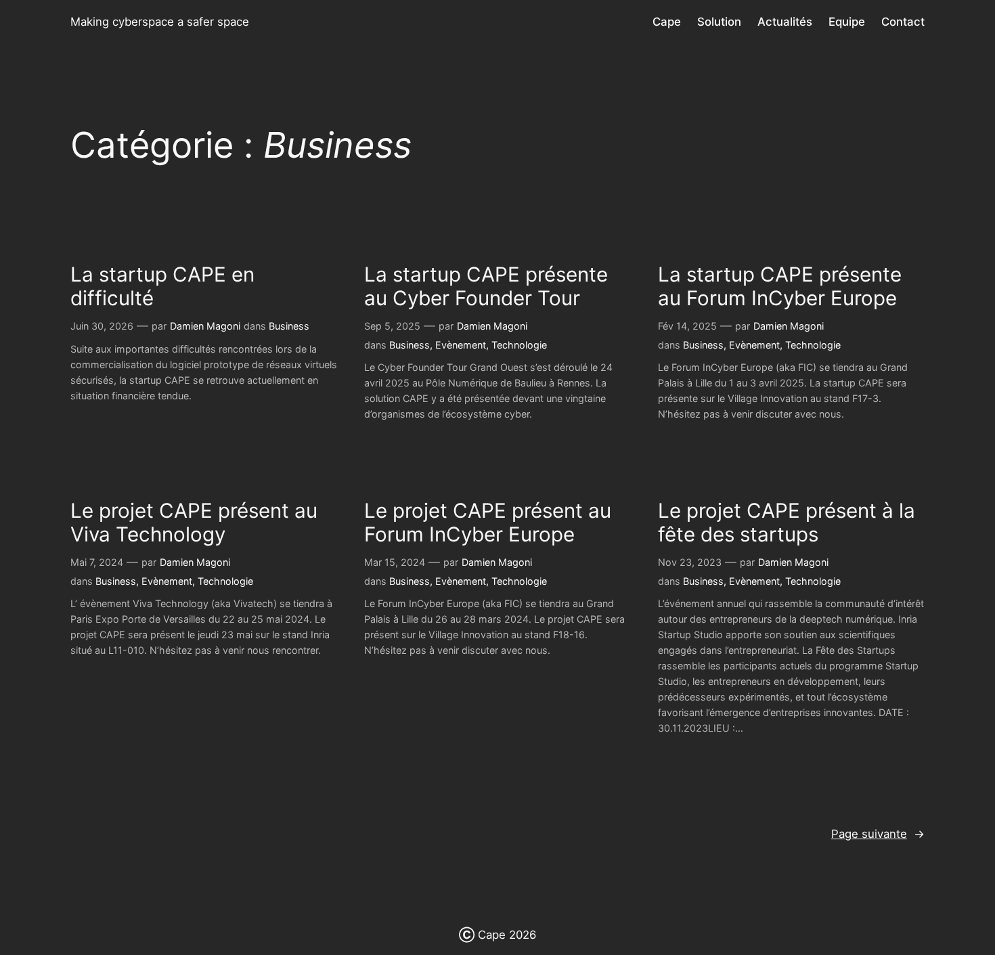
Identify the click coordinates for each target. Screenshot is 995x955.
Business (289, 326)
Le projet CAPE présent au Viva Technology (193, 523)
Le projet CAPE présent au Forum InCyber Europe (487, 523)
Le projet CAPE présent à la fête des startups (786, 523)
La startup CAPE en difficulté (162, 287)
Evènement (460, 345)
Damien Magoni (205, 326)
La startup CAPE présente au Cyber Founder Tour (486, 287)
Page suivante (878, 834)
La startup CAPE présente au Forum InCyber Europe (780, 287)
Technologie (519, 345)
